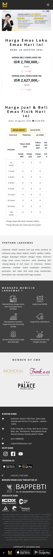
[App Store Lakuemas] (9, 466)
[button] (5, 20)
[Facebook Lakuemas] (13, 453)
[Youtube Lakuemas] (20, 453)
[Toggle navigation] (48, 5)
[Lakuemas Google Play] (25, 466)
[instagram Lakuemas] (5, 453)
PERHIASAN (27, 135)
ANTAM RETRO (35, 130)
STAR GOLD (13, 135)
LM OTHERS (40, 135)
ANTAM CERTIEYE (19, 130)
